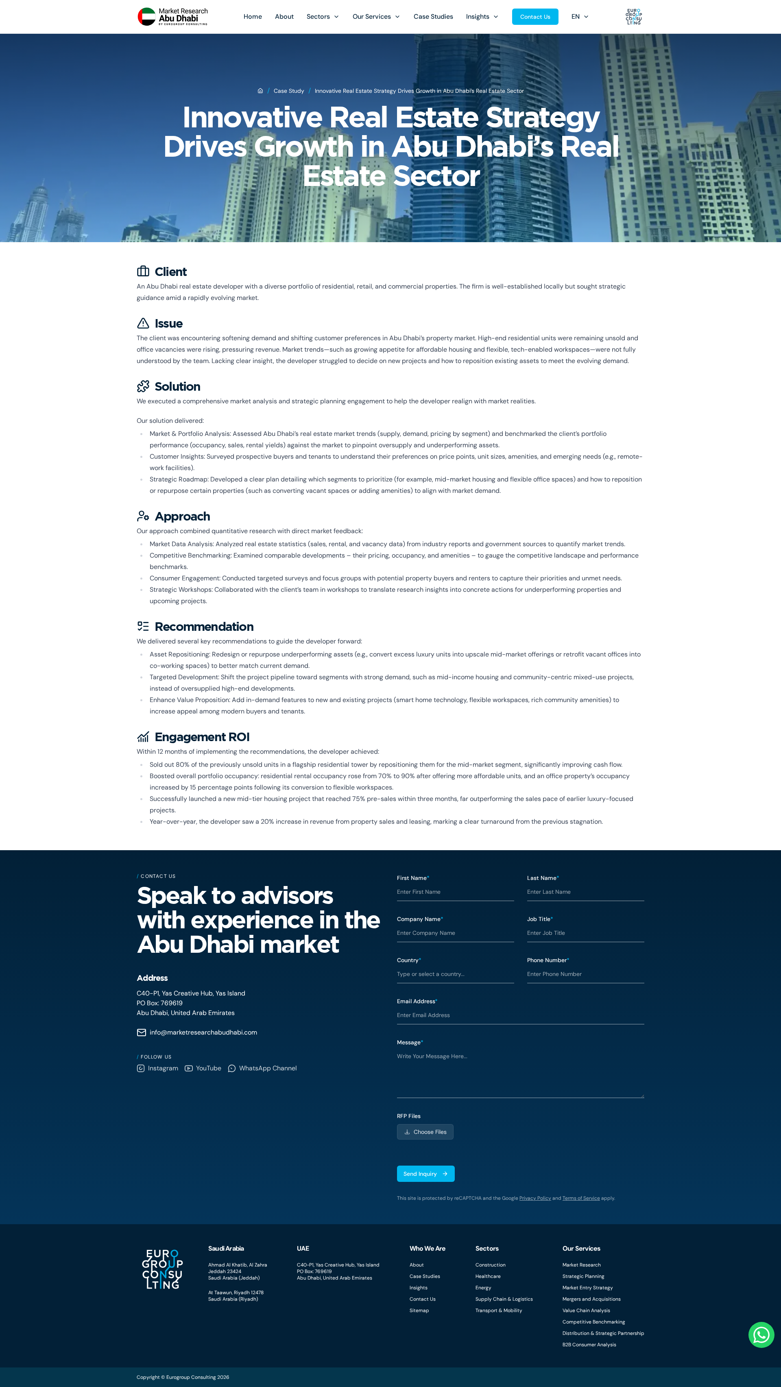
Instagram (163, 1068)
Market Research (582, 1265)
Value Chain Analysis (586, 1310)
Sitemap (419, 1310)
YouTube (208, 1068)
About (284, 16)
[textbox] (520, 1072)
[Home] (260, 91)
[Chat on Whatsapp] (761, 1335)
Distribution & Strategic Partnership (603, 1333)
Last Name (543, 878)
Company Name (420, 919)
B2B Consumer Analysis (589, 1344)
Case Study (289, 90)
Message (410, 1042)
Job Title (540, 919)
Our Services (372, 16)
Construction (491, 1265)
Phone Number (548, 960)
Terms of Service (581, 1198)
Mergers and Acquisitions (592, 1299)
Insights (477, 16)
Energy (483, 1287)
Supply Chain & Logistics (504, 1299)
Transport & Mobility (499, 1310)
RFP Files (409, 1116)
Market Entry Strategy (588, 1287)
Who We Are (428, 1248)
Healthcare (488, 1276)
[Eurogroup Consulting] (173, 17)
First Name (413, 878)
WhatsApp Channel (268, 1068)
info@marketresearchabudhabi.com (203, 1032)
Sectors (318, 16)
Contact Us (535, 16)
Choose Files (430, 1131)
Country (409, 960)
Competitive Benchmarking (594, 1322)
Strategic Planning (583, 1276)
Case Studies (433, 16)
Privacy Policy (535, 1198)
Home (253, 16)
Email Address (417, 1001)
